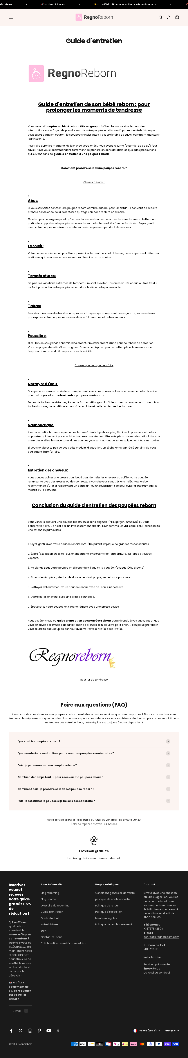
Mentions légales (106, 918)
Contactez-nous (51, 937)
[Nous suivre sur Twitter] (20, 1030)
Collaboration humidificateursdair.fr (63, 943)
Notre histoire (49, 924)
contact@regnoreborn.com (161, 937)
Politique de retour (107, 905)
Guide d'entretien (52, 912)
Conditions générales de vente (115, 893)
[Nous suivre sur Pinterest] (39, 1030)
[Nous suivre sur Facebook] (11, 1030)
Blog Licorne (48, 899)
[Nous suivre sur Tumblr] (58, 1030)
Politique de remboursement (113, 924)
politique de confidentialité (112, 899)
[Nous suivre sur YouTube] (48, 1030)
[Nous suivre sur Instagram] (30, 1030)
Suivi (43, 930)
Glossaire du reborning (55, 905)
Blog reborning (50, 893)
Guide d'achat (50, 918)
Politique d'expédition (108, 912)
